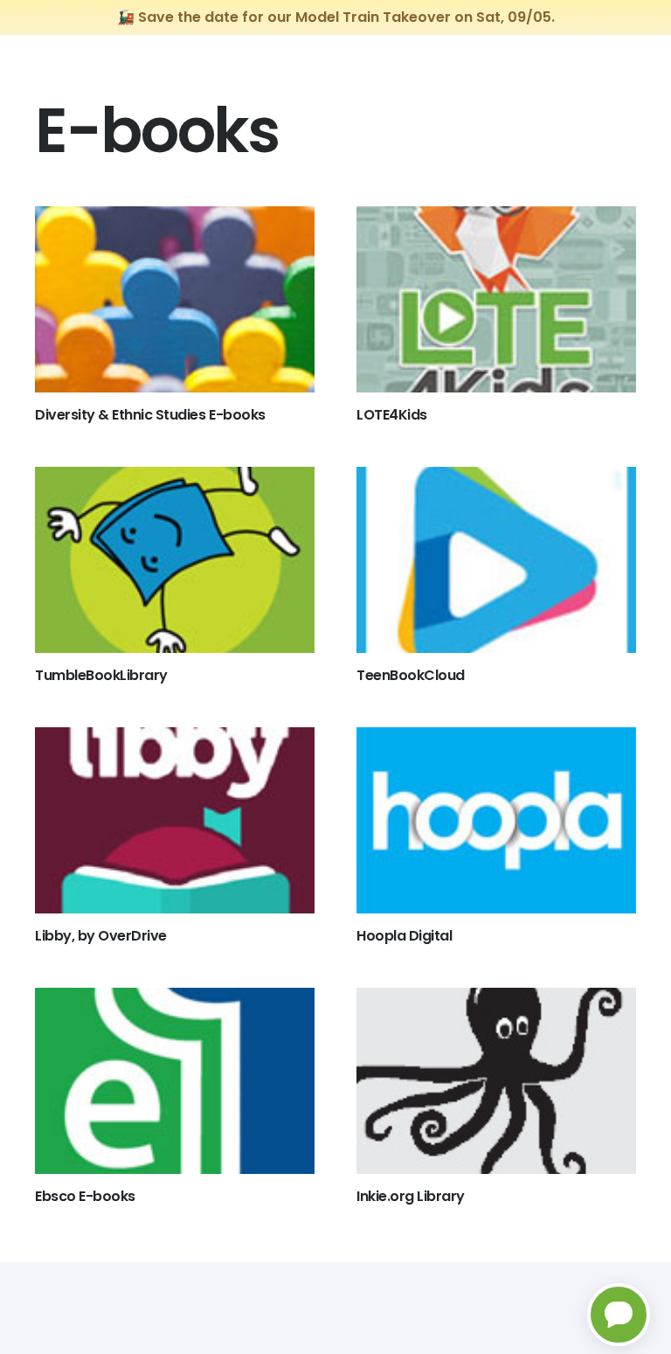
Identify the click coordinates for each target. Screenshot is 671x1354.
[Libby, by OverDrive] (175, 820)
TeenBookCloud (410, 675)
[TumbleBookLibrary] (175, 560)
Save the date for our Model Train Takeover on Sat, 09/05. (346, 17)
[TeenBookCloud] (496, 560)
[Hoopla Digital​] (496, 820)
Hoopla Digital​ (404, 936)
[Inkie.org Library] (496, 1081)
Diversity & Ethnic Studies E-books (150, 415)
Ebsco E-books (85, 1196)
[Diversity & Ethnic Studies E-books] (175, 299)
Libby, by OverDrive (101, 936)
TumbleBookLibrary (101, 675)
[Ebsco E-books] (175, 1081)
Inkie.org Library (410, 1196)
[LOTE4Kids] (496, 299)
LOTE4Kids (391, 415)
